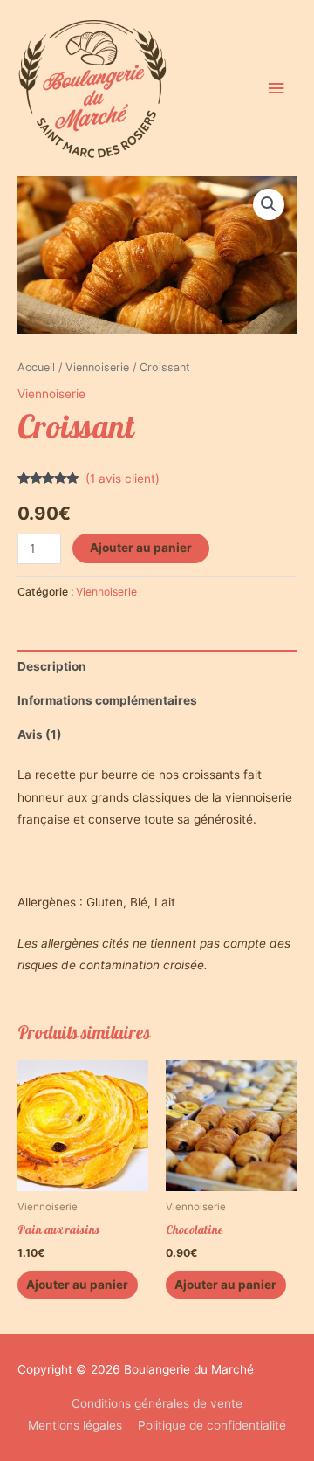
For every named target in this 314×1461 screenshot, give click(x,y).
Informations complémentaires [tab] (107, 700)
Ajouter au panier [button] (77, 1285)
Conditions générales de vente (157, 1403)
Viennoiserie (97, 367)
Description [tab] (51, 666)
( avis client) (122, 479)
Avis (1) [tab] (39, 734)
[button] (268, 204)
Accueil (36, 367)
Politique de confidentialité (212, 1425)
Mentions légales (75, 1425)
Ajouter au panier (141, 548)
